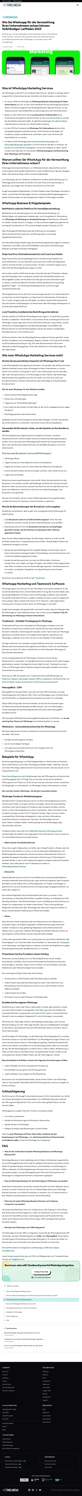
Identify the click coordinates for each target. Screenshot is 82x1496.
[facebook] (33, 1490)
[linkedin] (29, 1490)
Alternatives (46, 1422)
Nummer (24, 501)
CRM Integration (7, 1442)
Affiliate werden (17, 1)
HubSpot (45, 1375)
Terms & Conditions (8, 1391)
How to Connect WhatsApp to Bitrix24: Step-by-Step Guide (23, 1347)
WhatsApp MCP (9, 1409)
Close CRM (46, 1387)
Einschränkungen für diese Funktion (52, 121)
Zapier (4, 1426)
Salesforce (46, 1384)
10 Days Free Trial (41, 1272)
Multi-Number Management (11, 1448)
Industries (5, 1378)
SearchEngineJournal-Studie (19, 776)
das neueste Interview (19, 1256)
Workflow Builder (7, 1423)
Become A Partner (50, 1461)
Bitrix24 (45, 1394)
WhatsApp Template (13, 1467)
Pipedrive (45, 1371)
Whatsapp (10, 179)
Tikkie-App (43, 1010)
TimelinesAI (25, 541)
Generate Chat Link (13, 1464)
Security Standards (8, 1387)
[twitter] (37, 1490)
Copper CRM (47, 1391)
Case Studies (47, 1416)
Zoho (44, 1378)
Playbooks (46, 1412)
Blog (44, 1409)
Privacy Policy (6, 1384)
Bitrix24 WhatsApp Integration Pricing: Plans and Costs (22, 1334)
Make (4, 1430)
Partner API (48, 1467)
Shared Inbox (6, 1439)
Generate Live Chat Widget (15, 1461)
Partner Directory (50, 1464)
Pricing (4, 1381)
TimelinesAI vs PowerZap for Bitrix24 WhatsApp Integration (23, 1340)
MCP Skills (5, 1412)
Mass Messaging (7, 1445)
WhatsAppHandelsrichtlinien (14, 866)
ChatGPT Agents (7, 1416)
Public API (5, 1419)
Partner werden (6, 1)
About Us (5, 1371)
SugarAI (45, 1400)
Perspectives (47, 1419)
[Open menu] (78, 5)
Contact (5, 1375)
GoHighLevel (47, 1397)
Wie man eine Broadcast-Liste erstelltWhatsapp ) (26, 453)
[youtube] (40, 1490)
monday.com (47, 1381)
